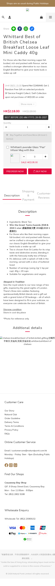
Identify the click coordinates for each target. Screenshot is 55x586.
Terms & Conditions (14, 426)
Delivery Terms (12, 422)
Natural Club (11, 414)
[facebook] (19, 28)
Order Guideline (12, 418)
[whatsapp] (26, 28)
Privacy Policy (11, 429)
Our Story (9, 410)
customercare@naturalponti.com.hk (29, 450)
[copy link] (32, 28)
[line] (13, 28)
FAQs (7, 433)
